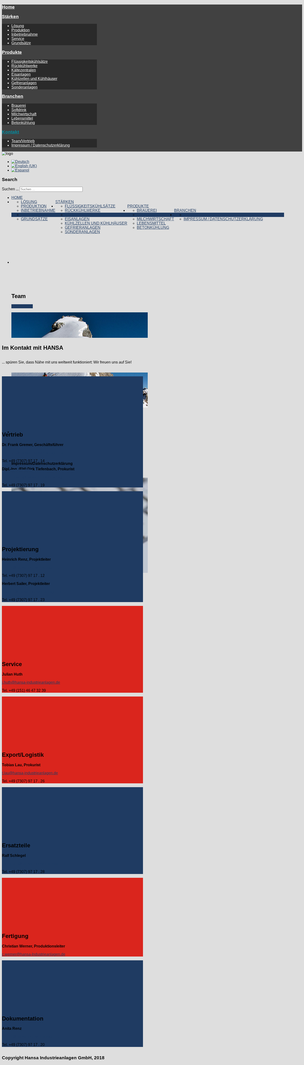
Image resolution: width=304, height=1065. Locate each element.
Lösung (17, 26)
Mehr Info (22, 306)
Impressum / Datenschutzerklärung (40, 145)
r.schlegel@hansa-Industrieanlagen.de (34, 864)
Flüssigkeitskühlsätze (29, 61)
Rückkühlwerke (24, 66)
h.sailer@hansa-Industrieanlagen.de (32, 592)
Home (8, 7)
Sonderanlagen (24, 87)
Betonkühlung (23, 123)
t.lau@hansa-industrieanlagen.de (30, 773)
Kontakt (10, 131)
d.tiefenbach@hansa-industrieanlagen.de (36, 477)
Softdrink (18, 110)
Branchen (12, 96)
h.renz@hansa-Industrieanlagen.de (31, 567)
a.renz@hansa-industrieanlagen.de (31, 1037)
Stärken (10, 16)
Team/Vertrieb (23, 141)
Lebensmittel (22, 118)
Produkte (12, 52)
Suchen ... (10, 189)
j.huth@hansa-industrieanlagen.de (31, 682)
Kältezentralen (23, 70)
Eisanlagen (21, 74)
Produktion (20, 30)
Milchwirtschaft (23, 114)
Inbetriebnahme (24, 34)
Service (17, 39)
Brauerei (18, 105)
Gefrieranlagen (24, 83)
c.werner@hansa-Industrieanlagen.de (33, 954)
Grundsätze (21, 43)
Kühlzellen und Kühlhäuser (34, 79)
